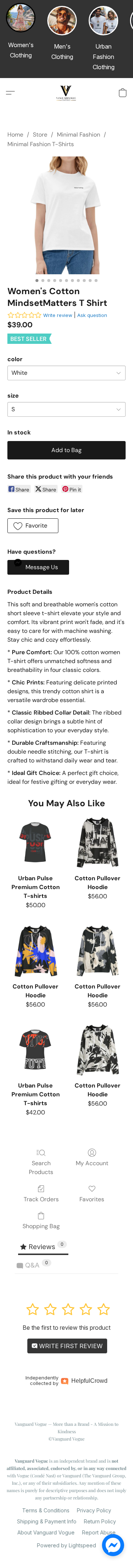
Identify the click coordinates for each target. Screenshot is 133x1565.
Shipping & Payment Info (46, 1521)
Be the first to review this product (66, 1327)
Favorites (91, 1199)
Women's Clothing (21, 50)
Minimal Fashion (78, 134)
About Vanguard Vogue (46, 1532)
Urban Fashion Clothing (104, 57)
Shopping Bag (41, 1226)
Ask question (92, 315)
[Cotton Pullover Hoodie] (97, 842)
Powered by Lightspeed (66, 1545)
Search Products (41, 1167)
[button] (66, 92)
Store (40, 134)
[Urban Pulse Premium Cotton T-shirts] (35, 842)
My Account (92, 1163)
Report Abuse (99, 1532)
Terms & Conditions (45, 1510)
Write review (57, 315)
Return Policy (100, 1521)
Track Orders (41, 1199)
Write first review (70, 1346)
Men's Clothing (62, 51)
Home (15, 134)
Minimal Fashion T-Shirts (40, 144)
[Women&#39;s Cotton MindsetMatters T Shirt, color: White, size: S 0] (66, 215)
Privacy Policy (94, 1510)
